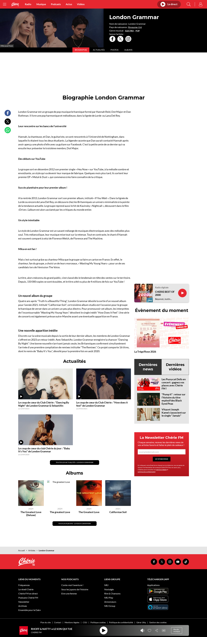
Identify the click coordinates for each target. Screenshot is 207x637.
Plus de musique (176, 630)
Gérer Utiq (141, 622)
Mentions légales (72, 622)
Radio (28, 4)
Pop (138, 31)
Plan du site (45, 622)
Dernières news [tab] (148, 366)
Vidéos (81, 4)
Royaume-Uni (135, 27)
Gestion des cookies (158, 622)
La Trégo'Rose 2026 (145, 351)
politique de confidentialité (146, 472)
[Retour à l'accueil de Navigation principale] (15, 4)
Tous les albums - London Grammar (74, 523)
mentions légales (161, 469)
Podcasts (56, 4)
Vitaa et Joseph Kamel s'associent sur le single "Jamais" (174, 412)
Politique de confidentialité (121, 622)
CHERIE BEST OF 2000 (165, 293)
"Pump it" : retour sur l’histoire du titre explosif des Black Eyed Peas (173, 399)
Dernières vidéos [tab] (175, 366)
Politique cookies (98, 622)
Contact (57, 622)
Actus (69, 4)
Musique (41, 4)
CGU (85, 622)
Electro (129, 31)
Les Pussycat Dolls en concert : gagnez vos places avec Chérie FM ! (174, 384)
